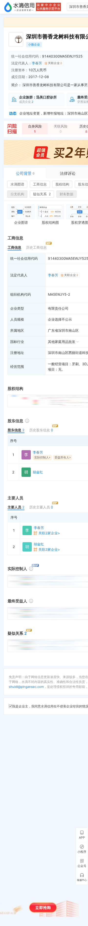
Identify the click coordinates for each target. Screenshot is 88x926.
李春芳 (37, 63)
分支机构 (17, 194)
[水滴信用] (19, 7)
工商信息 (40, 184)
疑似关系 (42, 194)
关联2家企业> (49, 533)
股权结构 (62, 184)
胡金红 (38, 472)
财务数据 (66, 194)
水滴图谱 (17, 184)
